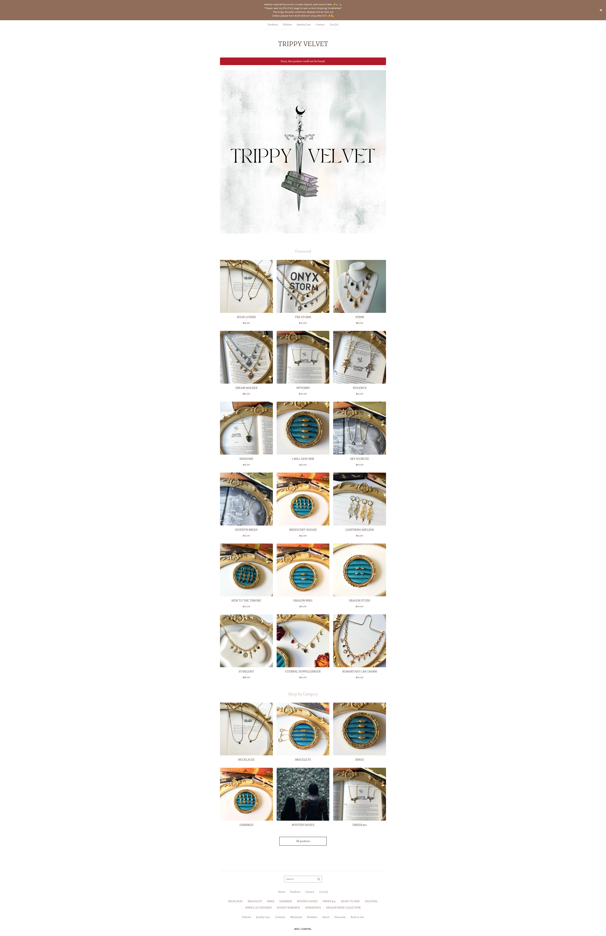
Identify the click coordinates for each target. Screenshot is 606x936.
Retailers (312, 917)
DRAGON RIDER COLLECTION (343, 907)
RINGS (270, 901)
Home (281, 891)
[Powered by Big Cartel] (303, 929)
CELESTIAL (371, 901)
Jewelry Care (304, 24)
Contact (320, 24)
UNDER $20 (329, 901)
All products (303, 841)
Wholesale (296, 917)
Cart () (334, 24)
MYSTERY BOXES (307, 901)
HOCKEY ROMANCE (288, 907)
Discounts (340, 917)
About (325, 917)
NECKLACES (235, 901)
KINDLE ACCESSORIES (258, 907)
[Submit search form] (319, 879)
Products (273, 24)
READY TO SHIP (350, 901)
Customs (280, 917)
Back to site (357, 917)
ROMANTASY (313, 907)
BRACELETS (255, 901)
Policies (287, 24)
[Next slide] (381, 149)
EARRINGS (285, 901)
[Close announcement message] (600, 10)
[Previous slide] (224, 149)
